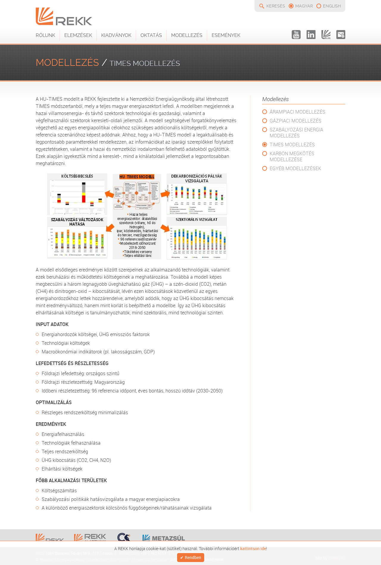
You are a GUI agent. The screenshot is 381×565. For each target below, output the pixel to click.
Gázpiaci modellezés (295, 121)
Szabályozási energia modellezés (296, 133)
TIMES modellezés (292, 145)
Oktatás (151, 35)
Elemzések (78, 35)
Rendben (193, 558)
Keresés (275, 6)
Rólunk (45, 35)
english (332, 6)
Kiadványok (116, 35)
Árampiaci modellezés (297, 112)
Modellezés (186, 35)
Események (226, 35)
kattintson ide (253, 548)
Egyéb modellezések (295, 168)
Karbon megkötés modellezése (292, 156)
